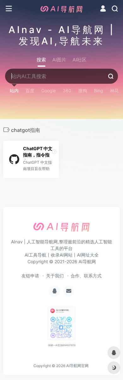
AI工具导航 (35, 255)
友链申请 (30, 275)
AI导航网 (87, 261)
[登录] (103, 9)
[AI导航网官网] (61, 8)
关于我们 (55, 275)
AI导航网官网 (77, 365)
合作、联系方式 (86, 275)
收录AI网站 (62, 255)
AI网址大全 (88, 255)
